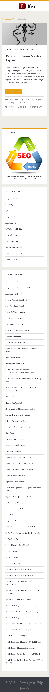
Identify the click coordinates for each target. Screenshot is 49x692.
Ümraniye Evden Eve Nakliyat (16, 364)
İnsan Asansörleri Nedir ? (14, 306)
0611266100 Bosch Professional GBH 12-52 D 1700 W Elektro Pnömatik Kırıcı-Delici (22, 371)
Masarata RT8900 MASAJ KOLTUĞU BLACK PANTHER (22, 592)
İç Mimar (8, 211)
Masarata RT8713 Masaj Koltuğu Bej (18, 600)
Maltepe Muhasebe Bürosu (15, 282)
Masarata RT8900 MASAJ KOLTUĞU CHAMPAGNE (19, 583)
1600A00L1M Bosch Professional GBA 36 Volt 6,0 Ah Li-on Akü (22, 389)
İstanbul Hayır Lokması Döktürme (17, 415)
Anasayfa (8, 19)
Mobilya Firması (11, 551)
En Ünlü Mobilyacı (12, 515)
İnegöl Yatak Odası (12, 199)
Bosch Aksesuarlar (12, 235)
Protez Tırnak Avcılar (13, 563)
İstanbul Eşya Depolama (14, 247)
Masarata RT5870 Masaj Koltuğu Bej (18, 569)
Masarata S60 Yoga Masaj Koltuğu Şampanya (21, 606)
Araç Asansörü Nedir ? (13, 294)
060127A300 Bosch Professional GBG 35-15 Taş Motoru (23, 380)
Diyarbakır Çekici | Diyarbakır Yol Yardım (20, 497)
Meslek (22, 107)
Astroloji (14, 100)
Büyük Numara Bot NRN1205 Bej (17, 636)
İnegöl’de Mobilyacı (12, 521)
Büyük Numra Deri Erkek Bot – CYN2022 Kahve (23, 642)
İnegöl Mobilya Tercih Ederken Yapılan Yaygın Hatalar (22, 350)
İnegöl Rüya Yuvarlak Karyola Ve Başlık (19, 470)
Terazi (12, 110)
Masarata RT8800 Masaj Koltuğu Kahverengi (21, 612)
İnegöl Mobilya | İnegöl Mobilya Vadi (18, 427)
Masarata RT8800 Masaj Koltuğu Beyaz (19, 630)
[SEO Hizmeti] (24, 173)
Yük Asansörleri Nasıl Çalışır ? (16, 342)
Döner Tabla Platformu (13, 397)
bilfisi (31, 49)
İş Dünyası (28, 100)
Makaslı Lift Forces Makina (15, 312)
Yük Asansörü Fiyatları (13, 318)
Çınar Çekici (10, 433)
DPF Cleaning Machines (14, 229)
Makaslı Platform (11, 241)
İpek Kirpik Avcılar (11, 557)
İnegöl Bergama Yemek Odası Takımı (19, 288)
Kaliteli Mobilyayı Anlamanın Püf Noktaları (21, 527)
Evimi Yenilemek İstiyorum (15, 445)
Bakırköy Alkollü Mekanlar (14, 439)
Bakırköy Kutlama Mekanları (15, 421)
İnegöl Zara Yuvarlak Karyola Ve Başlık (19, 464)
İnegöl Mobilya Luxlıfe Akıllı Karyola (18, 458)
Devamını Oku (15, 92)
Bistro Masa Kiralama (13, 451)
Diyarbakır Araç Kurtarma (14, 482)
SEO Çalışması (10, 205)
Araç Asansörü (10, 223)
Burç (11, 107)
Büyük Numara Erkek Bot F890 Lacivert (19, 648)
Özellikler (36, 107)
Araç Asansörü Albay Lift (14, 324)
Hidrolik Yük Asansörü (13, 403)
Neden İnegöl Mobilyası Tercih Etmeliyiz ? (21, 409)
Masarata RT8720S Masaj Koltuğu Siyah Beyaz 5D (23, 624)
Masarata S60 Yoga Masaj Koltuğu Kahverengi (22, 618)
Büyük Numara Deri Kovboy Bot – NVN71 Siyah (22, 654)
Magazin (22, 103)
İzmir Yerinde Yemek (13, 358)
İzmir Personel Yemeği (13, 253)
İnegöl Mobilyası (11, 259)
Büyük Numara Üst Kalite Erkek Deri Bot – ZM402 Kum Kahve (24, 661)
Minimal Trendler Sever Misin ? (17, 545)
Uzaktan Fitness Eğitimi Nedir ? (17, 300)
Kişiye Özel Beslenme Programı (17, 336)
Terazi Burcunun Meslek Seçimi (24, 34)
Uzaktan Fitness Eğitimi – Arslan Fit (18, 330)
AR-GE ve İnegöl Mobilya (14, 503)
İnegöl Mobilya (10, 217)
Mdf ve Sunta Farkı (12, 539)
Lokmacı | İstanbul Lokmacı (15, 476)
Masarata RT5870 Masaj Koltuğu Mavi (19, 575)
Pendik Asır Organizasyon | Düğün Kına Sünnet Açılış (23, 489)
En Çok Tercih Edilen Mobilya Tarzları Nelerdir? (23, 533)
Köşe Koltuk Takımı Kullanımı (16, 509)
